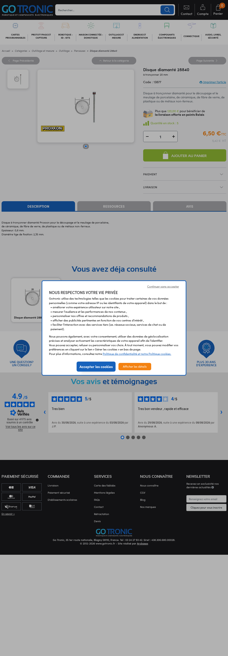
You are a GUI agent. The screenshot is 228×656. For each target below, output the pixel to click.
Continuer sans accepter (163, 286)
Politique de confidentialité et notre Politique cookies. (137, 354)
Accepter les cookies (96, 366)
